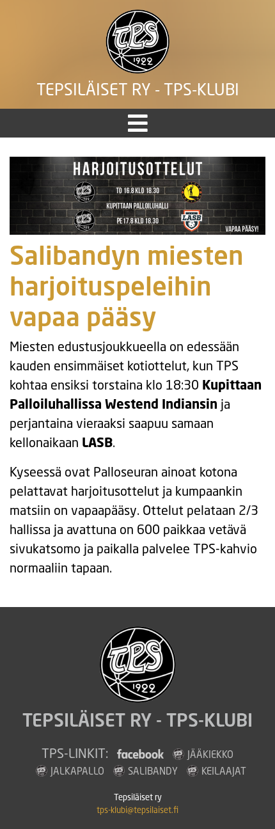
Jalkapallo (77, 770)
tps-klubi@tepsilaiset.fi (137, 810)
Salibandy (153, 770)
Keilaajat (223, 770)
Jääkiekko (210, 754)
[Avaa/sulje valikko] (137, 123)
